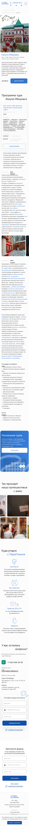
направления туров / (8, 12)
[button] (10, 3)
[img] (5, 3)
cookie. (11, 817)
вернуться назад (9, 10)
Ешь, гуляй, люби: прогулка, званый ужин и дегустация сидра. (13, 58)
